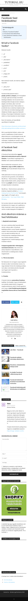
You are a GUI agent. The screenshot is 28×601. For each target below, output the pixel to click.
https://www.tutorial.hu (14, 322)
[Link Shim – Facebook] (5, 351)
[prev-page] (3, 395)
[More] (21, 302)
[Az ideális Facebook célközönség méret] (5, 374)
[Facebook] (12, 338)
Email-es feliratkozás (9, 582)
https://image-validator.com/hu (15, 431)
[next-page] (5, 395)
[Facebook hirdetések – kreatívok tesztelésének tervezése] (5, 381)
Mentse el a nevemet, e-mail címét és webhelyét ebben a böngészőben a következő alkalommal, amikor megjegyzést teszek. (13, 468)
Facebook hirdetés (11, 13)
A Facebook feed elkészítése (12, 33)
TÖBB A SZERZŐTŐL (20, 345)
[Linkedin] (15, 338)
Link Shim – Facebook (16, 350)
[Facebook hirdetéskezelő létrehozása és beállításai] (5, 389)
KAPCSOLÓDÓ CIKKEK (7, 345)
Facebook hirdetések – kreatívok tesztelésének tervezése (17, 381)
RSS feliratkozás (8, 580)
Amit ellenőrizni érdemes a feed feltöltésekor (13, 36)
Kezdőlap (4, 13)
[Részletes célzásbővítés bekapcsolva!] (5, 366)
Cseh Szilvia (14, 320)
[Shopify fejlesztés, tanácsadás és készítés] (14, 515)
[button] (2, 9)
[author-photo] (14, 318)
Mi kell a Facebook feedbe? (11, 31)
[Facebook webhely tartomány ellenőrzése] (5, 359)
